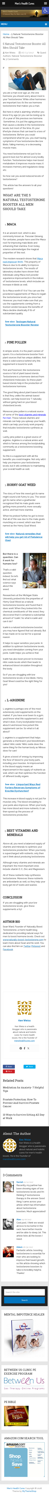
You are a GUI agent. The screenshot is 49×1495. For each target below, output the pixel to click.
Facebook (8, 949)
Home (6, 34)
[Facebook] (24, 1048)
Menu (4, 24)
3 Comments (12, 59)
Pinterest (36, 946)
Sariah (19, 1182)
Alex (18, 1219)
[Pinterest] (20, 1048)
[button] (45, 10)
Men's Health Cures (16, 1488)
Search (25, 1300)
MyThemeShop (29, 1491)
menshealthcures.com (24, 1041)
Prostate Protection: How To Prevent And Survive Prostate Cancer (21, 1103)
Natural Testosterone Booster (27, 56)
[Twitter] (28, 1048)
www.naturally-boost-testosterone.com (23, 939)
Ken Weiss (10, 52)
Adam (19, 1247)
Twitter (26, 946)
